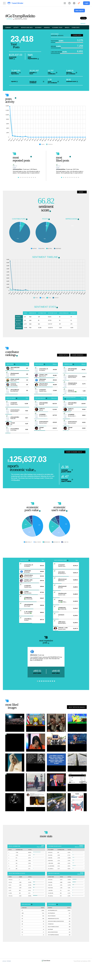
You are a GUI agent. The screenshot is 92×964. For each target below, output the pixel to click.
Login (86, 3)
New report (79, 10)
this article (16, 480)
